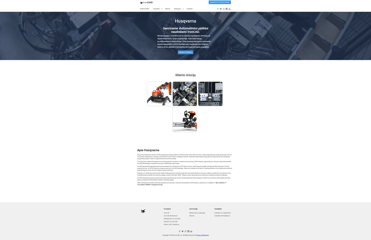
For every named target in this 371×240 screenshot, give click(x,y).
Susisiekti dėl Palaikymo (222, 216)
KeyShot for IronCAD (170, 222)
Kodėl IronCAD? (144, 9)
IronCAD (166, 213)
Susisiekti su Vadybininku (222, 213)
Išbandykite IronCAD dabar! (219, 2)
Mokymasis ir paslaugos (197, 213)
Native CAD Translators (171, 224)
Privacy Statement (202, 235)
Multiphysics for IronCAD (172, 219)
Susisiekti (190, 9)
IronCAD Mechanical (170, 216)
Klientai (167, 9)
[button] (157, 9)
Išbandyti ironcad (185, 52)
